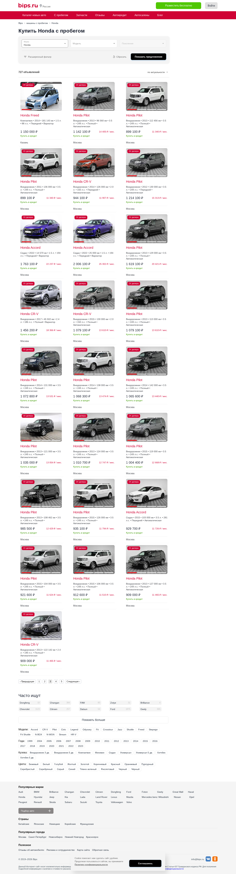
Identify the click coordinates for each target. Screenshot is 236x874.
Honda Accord (30, 247)
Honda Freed (29, 115)
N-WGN (50, 734)
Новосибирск (55, 837)
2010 (97, 741)
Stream (62, 734)
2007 (68, 741)
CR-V (45, 729)
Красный (115, 764)
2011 (106, 741)
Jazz (120, 729)
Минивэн (99, 752)
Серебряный (45, 769)
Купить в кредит (28, 136)
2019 (42, 746)
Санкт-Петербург (37, 837)
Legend (74, 729)
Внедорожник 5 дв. (64, 752)
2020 (51, 746)
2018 (32, 746)
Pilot (54, 729)
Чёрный (135, 769)
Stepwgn (153, 729)
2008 (78, 741)
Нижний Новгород (74, 837)
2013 (126, 741)
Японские (39, 824)
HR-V (73, 734)
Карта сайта (83, 850)
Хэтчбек (161, 752)
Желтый (71, 764)
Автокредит (120, 15)
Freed (141, 729)
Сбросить (121, 56)
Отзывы (100, 15)
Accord (34, 729)
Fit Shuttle (25, 734)
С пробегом (61, 15)
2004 (39, 741)
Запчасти (81, 15)
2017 (22, 746)
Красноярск (92, 837)
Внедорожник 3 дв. (40, 752)
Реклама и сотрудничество (61, 850)
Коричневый (100, 764)
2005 (49, 741)
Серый (60, 769)
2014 (135, 741)
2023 (80, 746)
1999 (29, 741)
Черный (123, 769)
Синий (72, 769)
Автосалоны (142, 15)
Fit (97, 729)
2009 (87, 741)
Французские (87, 824)
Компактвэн (84, 752)
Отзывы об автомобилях (31, 850)
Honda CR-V (82, 181)
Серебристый (27, 769)
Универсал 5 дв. (144, 752)
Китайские (23, 824)
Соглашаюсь (145, 863)
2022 (71, 746)
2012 (116, 741)
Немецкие (54, 824)
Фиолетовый (107, 769)
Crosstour (108, 729)
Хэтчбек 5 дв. (27, 757)
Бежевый (33, 764)
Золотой (84, 764)
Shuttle (130, 729)
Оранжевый (131, 764)
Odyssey (87, 729)
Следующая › (73, 681)
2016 (154, 741)
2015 (145, 741)
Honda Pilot (81, 115)
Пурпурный (147, 764)
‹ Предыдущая (27, 681)
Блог (160, 15)
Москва (22, 837)
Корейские (70, 824)
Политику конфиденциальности (91, 864)
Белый (46, 764)
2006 (58, 741)
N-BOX (38, 734)
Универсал (125, 752)
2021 (61, 746)
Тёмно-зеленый (88, 769)
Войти (211, 5)
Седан (112, 752)
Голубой (58, 764)
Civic (63, 729)
